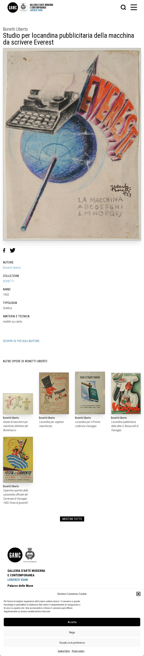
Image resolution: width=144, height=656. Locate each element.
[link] (13, 7)
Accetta (72, 622)
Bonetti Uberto (12, 267)
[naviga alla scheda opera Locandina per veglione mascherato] (54, 393)
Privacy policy (78, 651)
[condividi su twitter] (14, 250)
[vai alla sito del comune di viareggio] (30, 554)
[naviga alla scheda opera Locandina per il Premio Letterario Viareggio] (90, 393)
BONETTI (8, 281)
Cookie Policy (64, 651)
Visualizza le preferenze (72, 642)
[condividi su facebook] (6, 250)
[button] (138, 594)
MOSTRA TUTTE (72, 519)
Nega (72, 632)
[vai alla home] (15, 554)
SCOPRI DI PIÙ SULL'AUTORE (21, 341)
